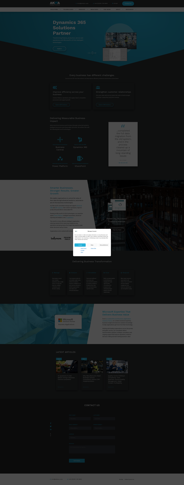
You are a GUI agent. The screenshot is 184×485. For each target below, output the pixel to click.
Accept (80, 245)
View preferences (104, 245)
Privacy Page (93, 248)
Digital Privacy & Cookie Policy (83, 250)
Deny (92, 245)
